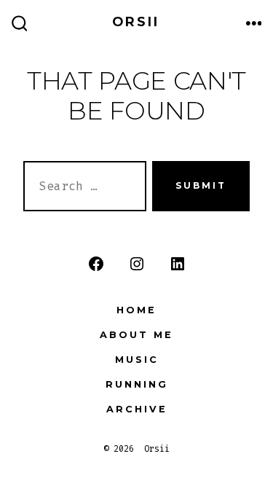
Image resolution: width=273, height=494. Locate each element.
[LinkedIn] (177, 263)
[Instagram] (136, 263)
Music (137, 359)
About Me (136, 334)
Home (136, 310)
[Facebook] (96, 263)
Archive (136, 409)
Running (137, 384)
